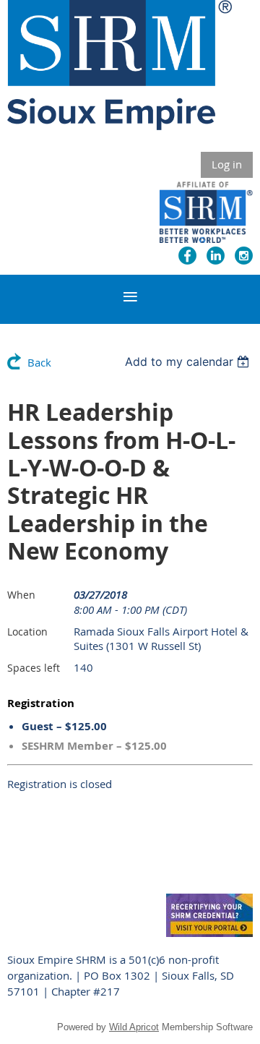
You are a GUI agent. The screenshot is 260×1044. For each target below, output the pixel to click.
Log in (227, 164)
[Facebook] (187, 256)
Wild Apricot (134, 1027)
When (21, 595)
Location (27, 631)
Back (39, 362)
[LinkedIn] (216, 256)
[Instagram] (244, 256)
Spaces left (33, 668)
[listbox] (189, 361)
